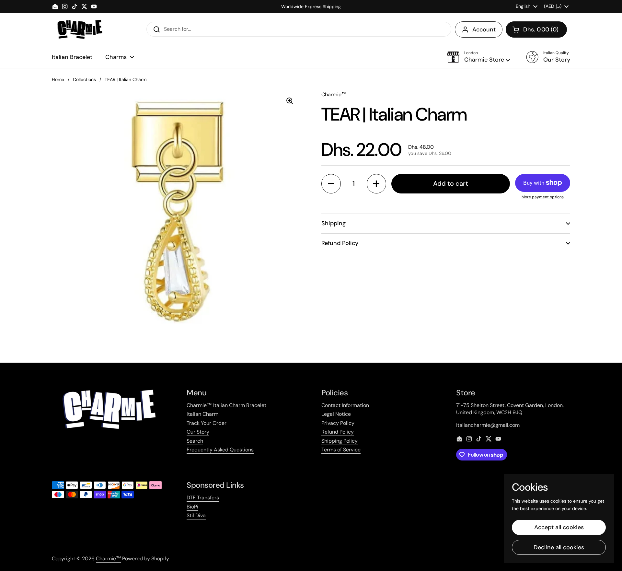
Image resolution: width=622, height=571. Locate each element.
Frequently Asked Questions (220, 449)
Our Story (198, 431)
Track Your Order (206, 423)
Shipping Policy (339, 440)
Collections (84, 79)
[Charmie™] (79, 29)
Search (195, 440)
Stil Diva (196, 515)
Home (58, 79)
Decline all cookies (559, 547)
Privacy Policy (337, 423)
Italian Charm (202, 414)
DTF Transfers (203, 497)
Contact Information (345, 405)
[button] (536, 29)
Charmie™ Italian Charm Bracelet (226, 405)
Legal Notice (336, 414)
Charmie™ (108, 558)
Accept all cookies (559, 527)
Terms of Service (341, 449)
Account (484, 29)
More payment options (543, 197)
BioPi (192, 506)
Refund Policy (337, 431)
